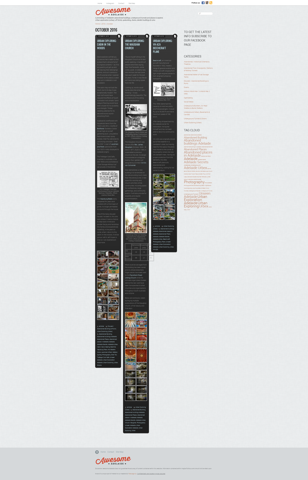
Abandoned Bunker (207, 147)
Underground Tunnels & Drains (195, 119)
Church (127, 423)
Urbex (116, 362)
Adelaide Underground (192, 165)
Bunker (198, 171)
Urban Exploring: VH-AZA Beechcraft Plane (162, 46)
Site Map (131, 3)
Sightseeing (188, 98)
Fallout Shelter (199, 174)
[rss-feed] (210, 3)
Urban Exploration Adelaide (195, 200)
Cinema (186, 174)
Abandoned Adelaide (196, 135)
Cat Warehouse (204, 171)
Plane (163, 242)
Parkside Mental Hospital (194, 179)
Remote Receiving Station (198, 185)
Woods (99, 365)
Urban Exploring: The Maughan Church (134, 44)
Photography (106, 355)
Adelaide (112, 342)
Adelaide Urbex (113, 344)
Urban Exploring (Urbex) (104, 331)
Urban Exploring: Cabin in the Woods (106, 44)
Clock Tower (191, 174)
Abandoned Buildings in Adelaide (192, 146)
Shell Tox (114, 355)
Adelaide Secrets (102, 344)
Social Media (188, 102)
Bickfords (100, 129)
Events (186, 87)
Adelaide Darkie (202, 159)
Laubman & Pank (106, 352)
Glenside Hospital (191, 176)
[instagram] (206, 3)
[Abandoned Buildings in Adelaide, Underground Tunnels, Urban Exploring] (113, 14)
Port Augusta (187, 185)
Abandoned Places (103, 339)
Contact (121, 3)
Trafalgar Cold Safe (103, 357)
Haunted (199, 177)
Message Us (132, 474)
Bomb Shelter (192, 171)
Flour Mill (205, 174)
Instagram (110, 3)
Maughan (133, 423)
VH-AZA (155, 249)
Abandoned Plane (164, 234)
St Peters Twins (205, 188)
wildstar (101, 326)
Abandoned (187, 135)
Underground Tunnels (191, 194)
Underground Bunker (195, 191)
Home (100, 3)
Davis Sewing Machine (108, 347)
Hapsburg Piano (102, 349)
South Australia (197, 188)
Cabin (99, 347)
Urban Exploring (108, 362)
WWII (188, 210)
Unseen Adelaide (130, 425)
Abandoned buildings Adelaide (107, 336)
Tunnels (186, 191)
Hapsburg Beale (106, 199)
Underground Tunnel (206, 191)
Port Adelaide (208, 182)
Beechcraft (157, 61)
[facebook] (203, 3)
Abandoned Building (105, 334)
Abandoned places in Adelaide (198, 154)
